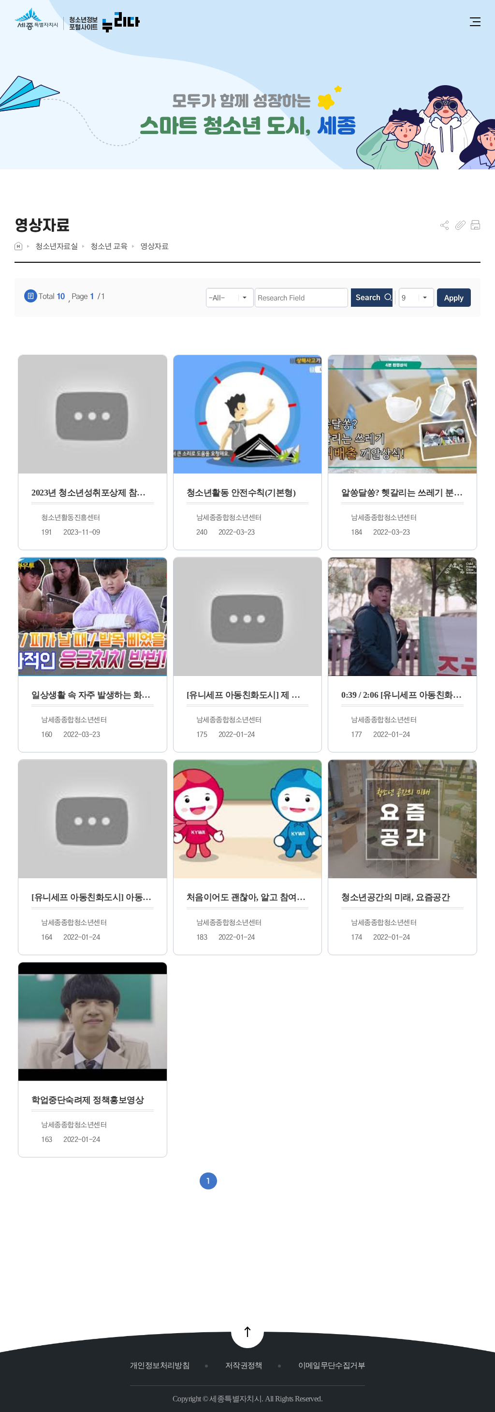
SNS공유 (444, 225)
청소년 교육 (108, 246)
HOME (18, 246)
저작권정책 (243, 1365)
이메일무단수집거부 (331, 1365)
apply (454, 297)
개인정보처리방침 (159, 1365)
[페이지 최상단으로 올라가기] (247, 1331)
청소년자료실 (56, 246)
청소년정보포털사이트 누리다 (77, 20)
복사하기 (460, 225)
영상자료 (154, 246)
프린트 (475, 225)
